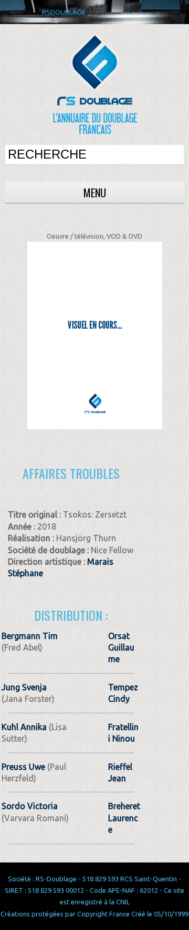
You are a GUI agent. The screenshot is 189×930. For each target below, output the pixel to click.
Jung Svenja (24, 687)
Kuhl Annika (24, 727)
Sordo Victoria (30, 806)
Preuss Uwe (23, 766)
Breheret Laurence (124, 817)
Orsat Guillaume (121, 647)
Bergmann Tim (30, 636)
